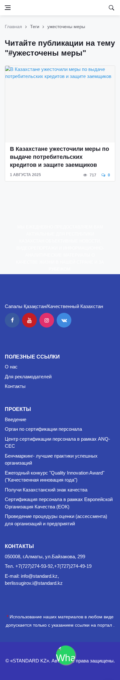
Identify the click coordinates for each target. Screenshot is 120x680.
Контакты (15, 386)
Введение (15, 419)
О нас (11, 366)
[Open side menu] (8, 7)
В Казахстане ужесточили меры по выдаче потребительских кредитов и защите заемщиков (59, 157)
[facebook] (12, 320)
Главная (13, 26)
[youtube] (29, 320)
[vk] (64, 320)
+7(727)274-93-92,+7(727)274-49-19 (53, 566)
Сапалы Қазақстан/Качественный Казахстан (54, 306)
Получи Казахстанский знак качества (46, 489)
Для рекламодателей (28, 376)
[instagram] (46, 320)
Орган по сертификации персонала (43, 429)
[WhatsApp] (65, 655)
